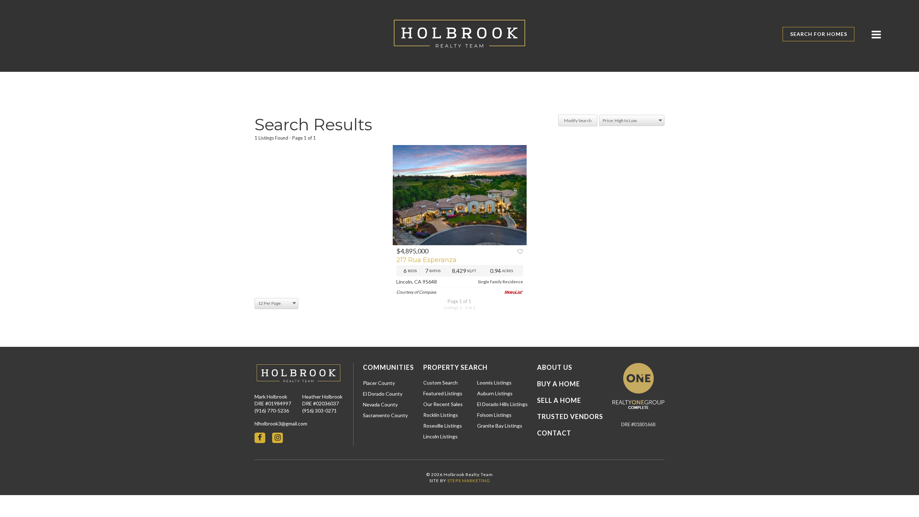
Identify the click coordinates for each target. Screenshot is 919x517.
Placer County (379, 383)
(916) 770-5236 (272, 410)
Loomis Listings (494, 382)
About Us (554, 367)
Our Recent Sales (443, 404)
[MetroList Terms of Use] (513, 292)
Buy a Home (558, 384)
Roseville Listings (442, 426)
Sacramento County (385, 415)
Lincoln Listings (440, 436)
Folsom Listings (494, 415)
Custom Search (440, 382)
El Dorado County (382, 394)
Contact (554, 433)
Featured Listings (442, 393)
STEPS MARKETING (468, 480)
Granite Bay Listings (499, 426)
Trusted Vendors (570, 416)
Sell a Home (559, 400)
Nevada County (380, 404)
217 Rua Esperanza (426, 260)
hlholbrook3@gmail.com (281, 423)
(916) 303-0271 (319, 410)
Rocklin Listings (440, 415)
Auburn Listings (495, 393)
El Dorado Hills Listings (502, 404)
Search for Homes (818, 34)
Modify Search (578, 120)
